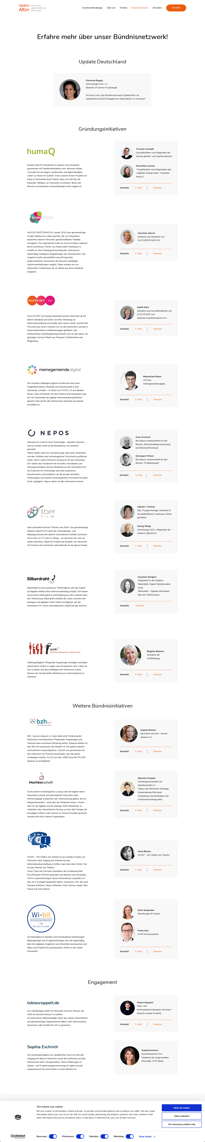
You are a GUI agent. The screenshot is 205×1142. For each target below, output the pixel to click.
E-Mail (138, 187)
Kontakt (176, 7)
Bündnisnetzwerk (140, 7)
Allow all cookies (181, 1108)
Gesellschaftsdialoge (92, 7)
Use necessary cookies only (181, 1124)
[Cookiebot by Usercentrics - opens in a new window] (18, 1136)
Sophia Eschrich (42, 1047)
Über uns (111, 7)
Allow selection (181, 1116)
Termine (123, 7)
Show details (145, 1136)
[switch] (80, 1136)
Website (157, 187)
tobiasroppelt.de (43, 1003)
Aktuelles (157, 7)
